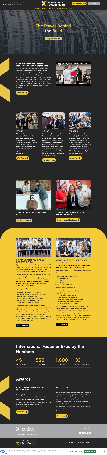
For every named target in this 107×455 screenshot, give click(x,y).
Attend (44, 8)
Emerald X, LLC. (75, 442)
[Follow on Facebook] (80, 433)
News (70, 8)
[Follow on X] (83, 433)
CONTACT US (23, 434)
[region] (53, 451)
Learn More (74, 158)
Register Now (53, 39)
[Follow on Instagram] (89, 433)
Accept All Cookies (90, 451)
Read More (21, 93)
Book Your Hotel (23, 220)
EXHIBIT (94, 3)
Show (37, 8)
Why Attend (21, 158)
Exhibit (51, 8)
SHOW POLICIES (33, 434)
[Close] (104, 451)
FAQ (17, 434)
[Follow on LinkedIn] (86, 433)
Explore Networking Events (67, 220)
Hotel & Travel (61, 8)
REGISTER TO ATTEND (79, 3)
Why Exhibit (48, 160)
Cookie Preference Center (75, 451)
